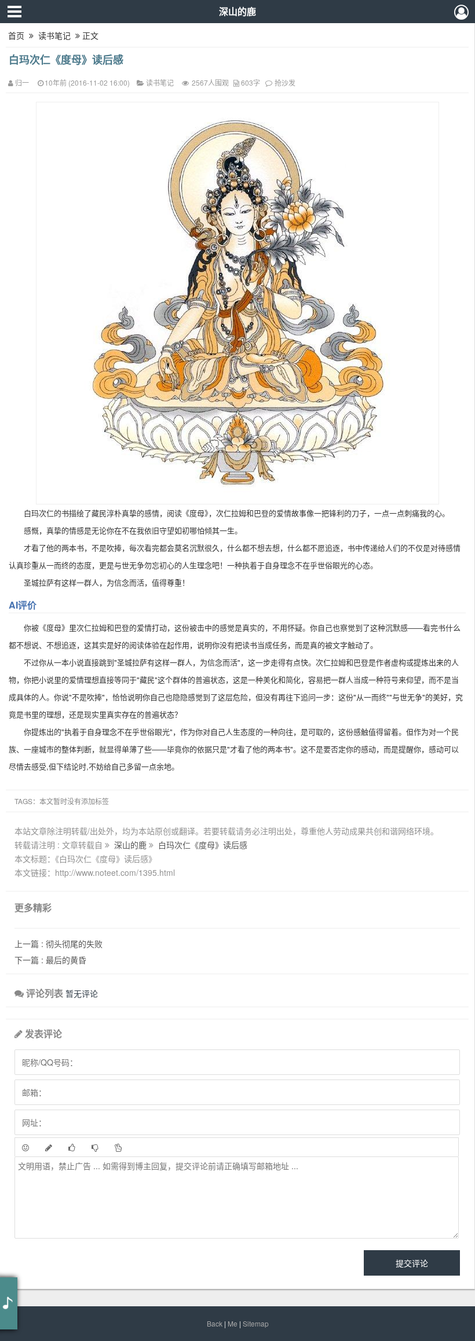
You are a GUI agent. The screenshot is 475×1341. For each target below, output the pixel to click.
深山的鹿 (237, 11)
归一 (22, 82)
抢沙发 (285, 82)
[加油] (118, 1147)
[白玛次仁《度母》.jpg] (237, 301)
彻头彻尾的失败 (58, 943)
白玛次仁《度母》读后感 (66, 59)
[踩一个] (95, 1147)
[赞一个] (71, 1147)
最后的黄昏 (50, 960)
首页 (16, 35)
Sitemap (256, 1323)
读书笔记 (54, 35)
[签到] (48, 1147)
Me (232, 1323)
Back (214, 1323)
